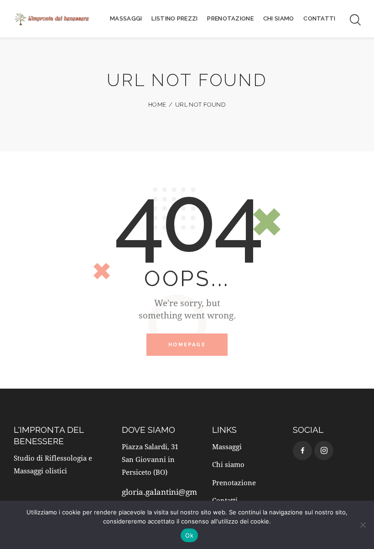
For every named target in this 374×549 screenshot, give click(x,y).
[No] (362, 524)
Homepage (187, 345)
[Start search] (354, 20)
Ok (189, 535)
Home (157, 104)
